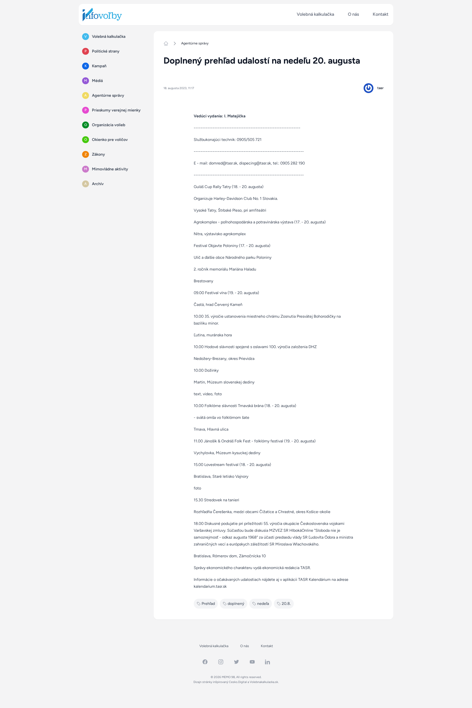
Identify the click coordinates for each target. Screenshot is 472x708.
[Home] (167, 43)
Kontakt (380, 14)
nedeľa (263, 603)
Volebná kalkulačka (315, 14)
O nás (353, 14)
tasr (380, 88)
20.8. (286, 603)
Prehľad (208, 603)
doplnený (236, 603)
